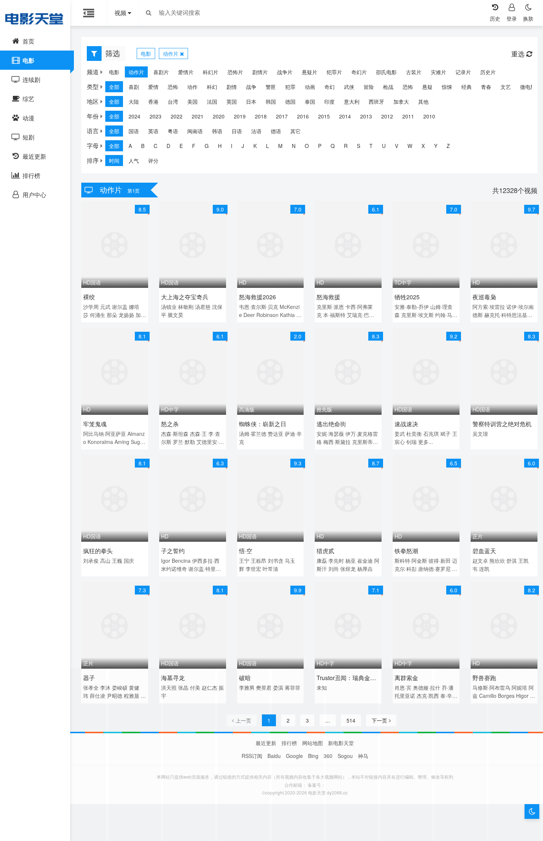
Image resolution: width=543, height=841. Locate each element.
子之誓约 (173, 551)
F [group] (193, 145)
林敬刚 (186, 306)
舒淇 (511, 560)
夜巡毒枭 (484, 297)
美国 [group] (192, 101)
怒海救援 (328, 297)
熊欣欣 (497, 560)
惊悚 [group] (447, 86)
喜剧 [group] (134, 86)
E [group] (181, 145)
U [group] (384, 145)
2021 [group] (198, 116)
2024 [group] (134, 116)
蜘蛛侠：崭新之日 (262, 424)
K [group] (255, 145)
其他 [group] (423, 101)
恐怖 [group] (173, 86)
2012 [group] (387, 116)
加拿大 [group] (401, 101)
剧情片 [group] (260, 72)
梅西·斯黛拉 (337, 441)
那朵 (112, 314)
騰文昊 (175, 314)
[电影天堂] (35, 18)
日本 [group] (251, 101)
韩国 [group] (271, 101)
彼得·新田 (439, 560)
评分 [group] (153, 160)
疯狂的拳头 (98, 551)
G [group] (207, 145)
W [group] (409, 145)
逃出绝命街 (331, 424)
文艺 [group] (506, 86)
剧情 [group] (231, 86)
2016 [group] (303, 116)
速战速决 (406, 424)
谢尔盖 (119, 306)
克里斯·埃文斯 (417, 314)
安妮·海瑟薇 (330, 433)
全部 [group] (114, 86)
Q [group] (333, 145)
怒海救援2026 (257, 297)
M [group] (280, 145)
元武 (105, 306)
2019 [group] (240, 116)
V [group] (396, 145)
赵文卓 (480, 560)
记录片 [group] (463, 72)
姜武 (400, 433)
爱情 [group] (153, 86)
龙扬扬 (126, 314)
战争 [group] (251, 86)
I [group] (231, 145)
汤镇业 (169, 306)
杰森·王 (198, 433)
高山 (105, 560)
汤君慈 (203, 306)
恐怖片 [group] (235, 72)
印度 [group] (329, 101)
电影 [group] (114, 72)
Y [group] (435, 145)
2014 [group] (345, 116)
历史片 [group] (488, 72)
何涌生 (97, 314)
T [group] (371, 145)
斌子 (445, 433)
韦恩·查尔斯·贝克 (258, 306)
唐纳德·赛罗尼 (434, 568)
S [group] (358, 145)
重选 (518, 53)
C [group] (155, 145)
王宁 (244, 560)
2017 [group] (282, 116)
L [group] (267, 145)
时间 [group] (114, 160)
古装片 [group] (413, 72)
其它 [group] (295, 131)
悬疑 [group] (427, 86)
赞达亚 (275, 433)
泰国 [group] (310, 101)
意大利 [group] (351, 101)
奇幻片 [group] (359, 72)
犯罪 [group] (290, 86)
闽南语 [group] (195, 131)
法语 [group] (256, 131)
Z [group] (448, 145)
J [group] (243, 145)
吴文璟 (480, 433)
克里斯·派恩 (330, 306)
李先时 (336, 560)
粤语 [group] (173, 131)
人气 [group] (134, 160)
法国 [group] (212, 101)
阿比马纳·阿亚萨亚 (104, 433)
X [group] (423, 145)
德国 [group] (290, 101)
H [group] (220, 145)
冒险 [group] (368, 86)
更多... (425, 441)
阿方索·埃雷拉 (488, 306)
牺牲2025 (407, 297)
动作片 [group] (136, 72)
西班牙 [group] (376, 101)
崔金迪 (365, 560)
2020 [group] (219, 116)
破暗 (245, 677)
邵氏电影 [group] (386, 72)
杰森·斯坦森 (174, 433)
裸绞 (89, 297)
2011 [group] (408, 116)
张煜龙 (348, 568)
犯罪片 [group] (334, 72)
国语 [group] (134, 131)
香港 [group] (153, 101)
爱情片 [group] (186, 72)
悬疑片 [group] (309, 72)
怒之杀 (170, 424)
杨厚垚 (365, 568)
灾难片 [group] (438, 72)
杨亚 (350, 560)
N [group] (294, 145)
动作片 (171, 53)
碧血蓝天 (484, 551)
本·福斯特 (334, 314)
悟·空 (245, 551)
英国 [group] (231, 101)
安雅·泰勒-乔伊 (412, 306)
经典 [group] (466, 86)
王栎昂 (258, 560)
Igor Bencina (176, 560)
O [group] (307, 145)
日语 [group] (237, 131)
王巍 (117, 560)
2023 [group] (155, 116)
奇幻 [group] (329, 86)
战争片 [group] (285, 72)
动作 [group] (192, 86)
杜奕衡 (414, 433)
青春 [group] (486, 86)
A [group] (130, 145)
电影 (146, 53)
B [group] (142, 145)
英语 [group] (153, 131)
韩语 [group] (217, 131)
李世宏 (253, 568)
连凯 (484, 568)
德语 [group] (276, 131)
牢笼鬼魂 (95, 424)
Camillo (487, 695)
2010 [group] (429, 116)
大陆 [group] (134, 101)
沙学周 (91, 306)
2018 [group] (261, 116)
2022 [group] (176, 116)
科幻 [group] (212, 86)
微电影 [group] (528, 86)
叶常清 (270, 568)
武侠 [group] (349, 86)
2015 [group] (324, 116)
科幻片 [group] (210, 72)
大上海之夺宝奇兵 (184, 297)
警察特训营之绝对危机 (502, 424)
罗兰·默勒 (184, 441)
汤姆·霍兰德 (252, 433)
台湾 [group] (173, 101)
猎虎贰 (325, 551)
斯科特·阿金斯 (411, 560)
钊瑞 (411, 441)
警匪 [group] (271, 86)
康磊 (322, 560)
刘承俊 (91, 560)
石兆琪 (431, 433)
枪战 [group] (388, 86)
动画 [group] (310, 86)
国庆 (129, 560)
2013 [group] (366, 116)
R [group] (346, 145)
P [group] (319, 145)
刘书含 (275, 560)
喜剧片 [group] (161, 72)
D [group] (168, 145)
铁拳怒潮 (406, 551)
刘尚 (333, 568)
